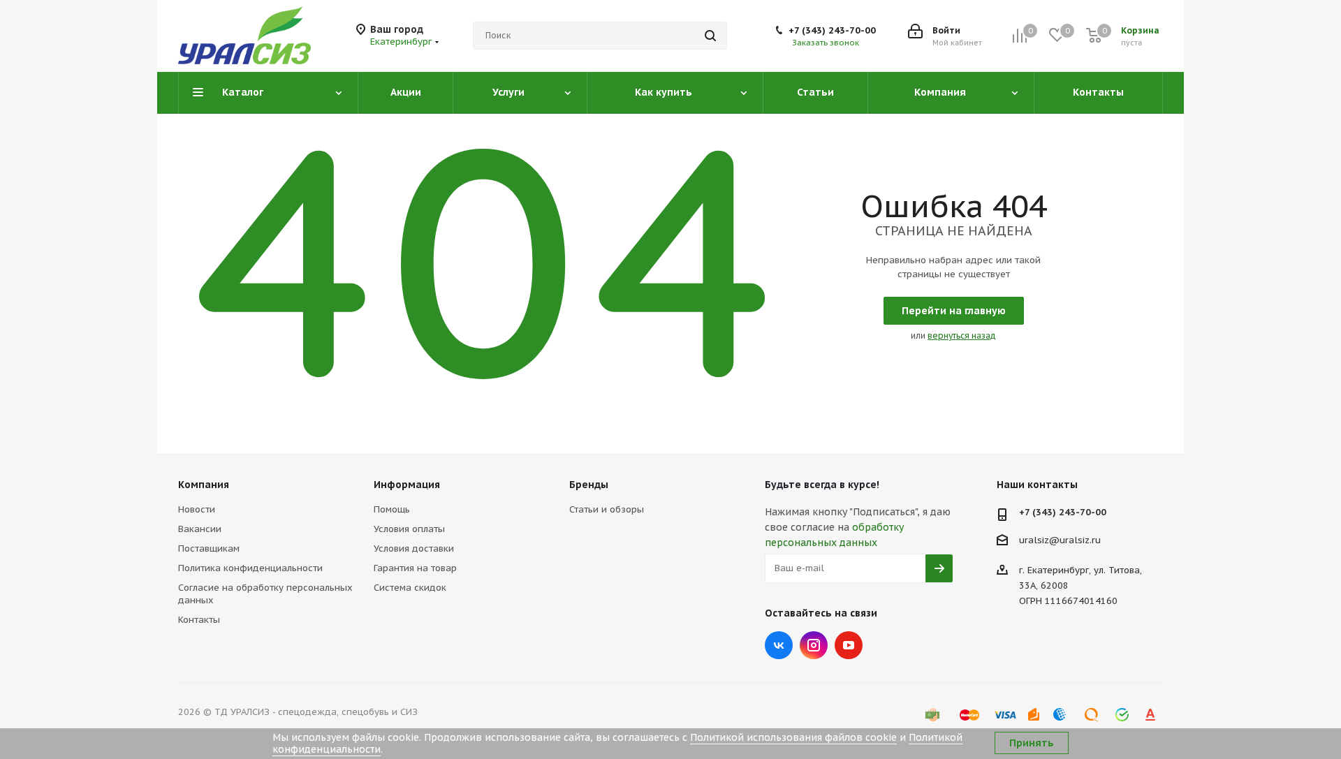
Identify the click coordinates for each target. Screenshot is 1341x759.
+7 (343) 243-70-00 (832, 30)
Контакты (199, 620)
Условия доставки (414, 548)
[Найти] (710, 36)
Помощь (392, 509)
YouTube (849, 645)
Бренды (588, 484)
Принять (1031, 743)
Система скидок (410, 588)
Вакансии (199, 529)
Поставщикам (209, 548)
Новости (196, 509)
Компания (203, 484)
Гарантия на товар (415, 568)
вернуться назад (962, 335)
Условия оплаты (409, 529)
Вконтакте (779, 645)
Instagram (814, 645)
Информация (407, 484)
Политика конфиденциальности (250, 568)
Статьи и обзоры (606, 509)
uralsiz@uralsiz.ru (1060, 539)
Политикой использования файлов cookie (793, 737)
